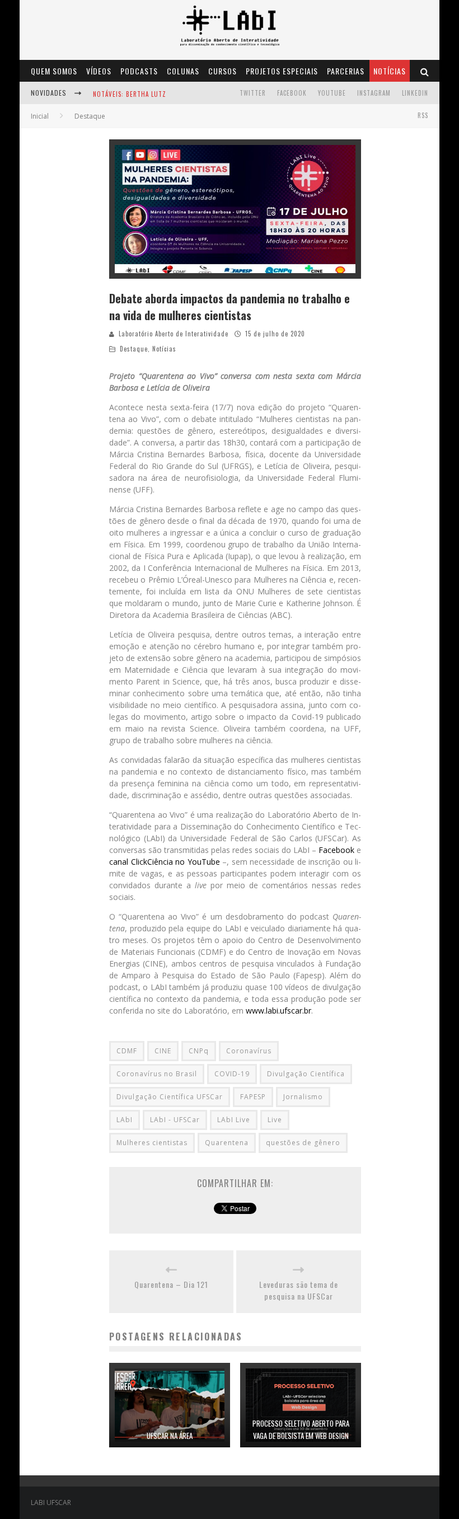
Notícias (389, 71)
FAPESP (253, 1096)
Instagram (374, 92)
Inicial (40, 116)
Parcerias (345, 71)
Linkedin (415, 92)
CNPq (199, 1051)
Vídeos (98, 71)
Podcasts (139, 71)
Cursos (222, 71)
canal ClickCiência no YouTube (164, 861)
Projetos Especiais (282, 71)
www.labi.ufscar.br (278, 1010)
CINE (162, 1051)
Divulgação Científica (306, 1074)
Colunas (183, 71)
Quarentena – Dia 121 (171, 1284)
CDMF (126, 1051)
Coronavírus (248, 1051)
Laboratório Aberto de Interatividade (173, 333)
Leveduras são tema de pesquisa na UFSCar (298, 1290)
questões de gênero (303, 1142)
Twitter (253, 92)
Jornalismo (303, 1096)
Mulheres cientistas (152, 1142)
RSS (423, 115)
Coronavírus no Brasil (156, 1074)
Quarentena (227, 1142)
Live (275, 1119)
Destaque (134, 348)
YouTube (332, 92)
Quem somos (54, 71)
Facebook (292, 92)
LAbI (124, 1119)
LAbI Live (233, 1119)
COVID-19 (232, 1074)
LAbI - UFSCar (175, 1119)
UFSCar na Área (170, 1435)
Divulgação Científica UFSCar (169, 1096)
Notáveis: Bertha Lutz (129, 94)
